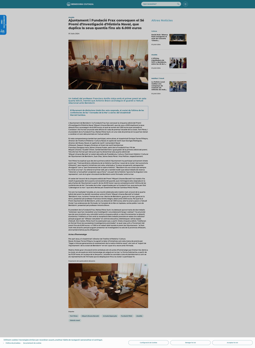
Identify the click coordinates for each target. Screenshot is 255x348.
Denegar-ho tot (190, 342)
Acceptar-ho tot (232, 342)
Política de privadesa (13, 343)
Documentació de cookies (32, 343)
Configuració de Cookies (148, 342)
